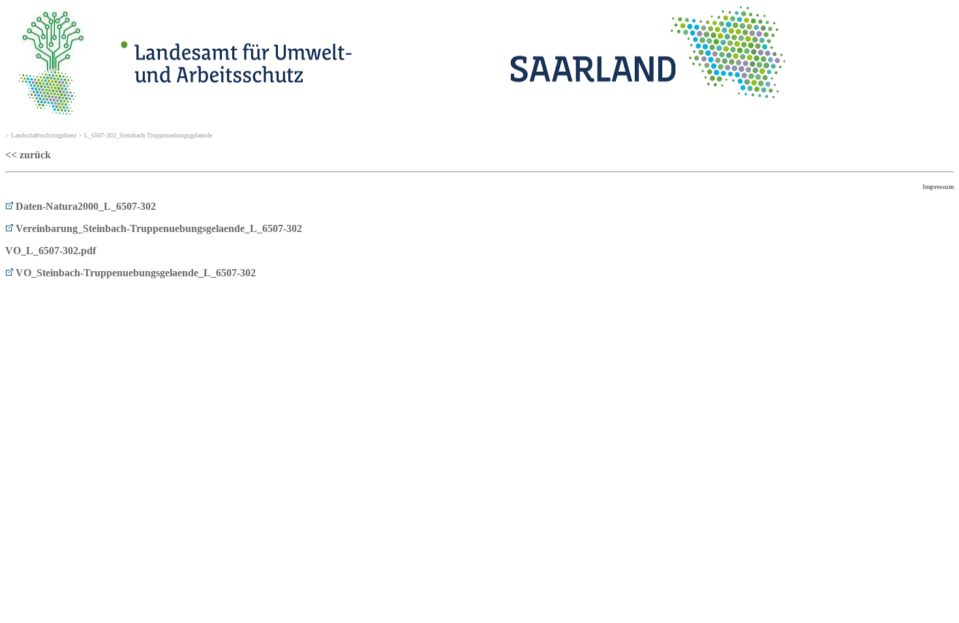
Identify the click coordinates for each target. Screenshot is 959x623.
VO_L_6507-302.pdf (50, 250)
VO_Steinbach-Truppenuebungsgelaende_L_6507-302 (134, 272)
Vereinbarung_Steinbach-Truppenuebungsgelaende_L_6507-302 (157, 228)
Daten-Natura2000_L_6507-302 (84, 206)
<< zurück (28, 154)
